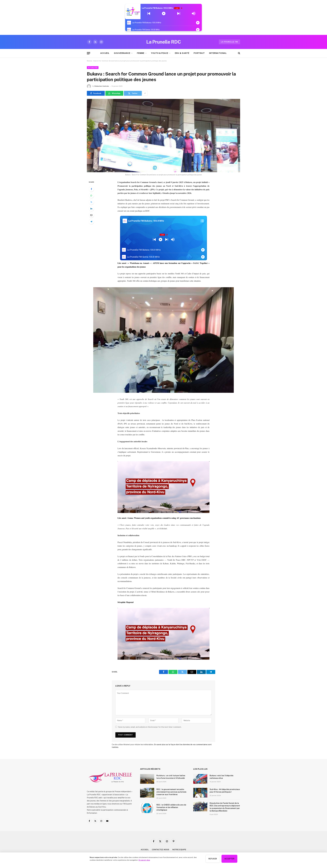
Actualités (92, 67)
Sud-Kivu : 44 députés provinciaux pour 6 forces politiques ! (225, 790)
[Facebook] (91, 189)
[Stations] (202, 220)
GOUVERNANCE (122, 53)
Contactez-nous (160, 850)
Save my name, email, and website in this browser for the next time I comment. (150, 727)
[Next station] (149, 13)
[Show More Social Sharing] (145, 93)
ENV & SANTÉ (182, 53)
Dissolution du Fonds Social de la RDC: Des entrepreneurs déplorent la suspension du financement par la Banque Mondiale (225, 807)
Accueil (145, 850)
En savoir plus (144, 860)
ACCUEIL (104, 53)
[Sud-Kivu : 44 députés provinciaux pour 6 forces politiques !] (200, 793)
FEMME (140, 53)
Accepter (229, 859)
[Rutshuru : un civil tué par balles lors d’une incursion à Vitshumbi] (147, 779)
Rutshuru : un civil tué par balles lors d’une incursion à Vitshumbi (170, 777)
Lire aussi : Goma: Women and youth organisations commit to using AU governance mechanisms (159, 517)
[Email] (91, 215)
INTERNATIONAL (218, 53)
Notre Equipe (179, 850)
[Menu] (88, 53)
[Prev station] (179, 13)
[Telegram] (91, 221)
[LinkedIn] (91, 208)
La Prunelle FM (229, 42)
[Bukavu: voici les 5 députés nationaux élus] (200, 779)
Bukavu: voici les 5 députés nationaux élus (221, 777)
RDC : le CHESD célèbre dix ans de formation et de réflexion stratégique (171, 807)
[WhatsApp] (91, 195)
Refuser (212, 859)
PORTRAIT (199, 53)
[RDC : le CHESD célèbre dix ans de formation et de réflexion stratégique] (147, 808)
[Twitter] (91, 202)
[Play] (164, 13)
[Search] (238, 53)
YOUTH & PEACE (159, 53)
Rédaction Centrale (102, 86)
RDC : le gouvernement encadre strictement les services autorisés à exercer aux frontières (171, 791)
